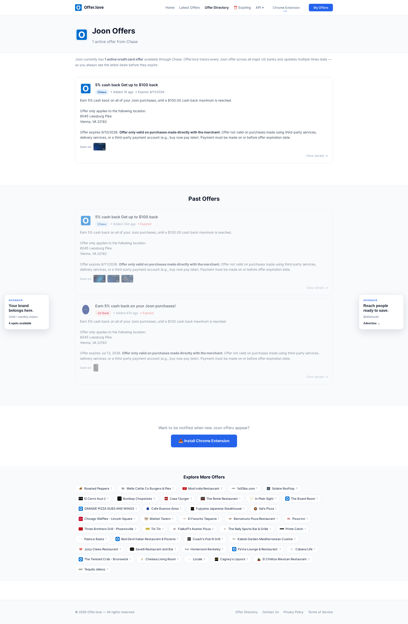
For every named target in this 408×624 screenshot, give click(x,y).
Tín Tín (157, 529)
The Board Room (304, 498)
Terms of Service (320, 612)
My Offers (321, 7)
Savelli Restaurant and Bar (156, 549)
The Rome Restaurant (223, 498)
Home (170, 7)
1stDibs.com (247, 488)
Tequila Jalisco (96, 569)
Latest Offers (189, 7)
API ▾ (260, 7)
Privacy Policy (293, 612)
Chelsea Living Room (161, 559)
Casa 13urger (181, 498)
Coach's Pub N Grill (208, 539)
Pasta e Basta (95, 539)
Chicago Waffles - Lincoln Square (109, 519)
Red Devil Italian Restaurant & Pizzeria (149, 539)
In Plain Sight (265, 498)
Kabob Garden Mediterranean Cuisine (266, 539)
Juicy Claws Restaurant (102, 549)
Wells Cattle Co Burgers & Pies (150, 488)
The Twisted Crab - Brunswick (107, 559)
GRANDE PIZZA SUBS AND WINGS (110, 508)
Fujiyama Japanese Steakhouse (220, 508)
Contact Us (270, 612)
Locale (199, 559)
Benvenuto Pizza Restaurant (256, 519)
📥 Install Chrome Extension (204, 440)
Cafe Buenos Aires (166, 508)
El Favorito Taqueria (203, 519)
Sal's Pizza (267, 508)
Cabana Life (305, 549)
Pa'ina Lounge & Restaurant (259, 549)
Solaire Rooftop (285, 488)
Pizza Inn (300, 519)
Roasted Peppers (98, 488)
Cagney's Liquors (234, 559)
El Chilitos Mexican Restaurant (286, 559)
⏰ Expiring (242, 7)
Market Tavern (161, 519)
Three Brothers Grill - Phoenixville (110, 529)
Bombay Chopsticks (139, 498)
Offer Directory (217, 7)
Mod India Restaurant (205, 488)
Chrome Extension (286, 7)
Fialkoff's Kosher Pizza (196, 529)
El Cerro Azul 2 (96, 498)
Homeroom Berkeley (207, 549)
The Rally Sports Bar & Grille (249, 529)
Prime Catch (295, 529)
